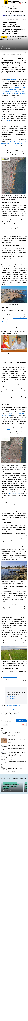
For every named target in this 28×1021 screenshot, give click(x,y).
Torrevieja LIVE (6, 19)
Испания (15, 709)
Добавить (8, 720)
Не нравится (25, 724)
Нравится (6, 724)
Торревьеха (9, 709)
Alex (3, 46)
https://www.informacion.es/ (14, 705)
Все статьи (12, 19)
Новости (17, 19)
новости (20, 709)
